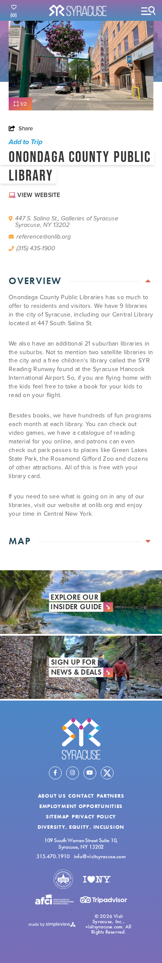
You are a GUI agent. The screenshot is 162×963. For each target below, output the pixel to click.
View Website (38, 195)
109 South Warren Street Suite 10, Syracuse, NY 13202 (81, 843)
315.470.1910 (53, 856)
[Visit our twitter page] (107, 773)
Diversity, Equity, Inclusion (81, 827)
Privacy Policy (94, 816)
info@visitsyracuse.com (100, 856)
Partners (110, 795)
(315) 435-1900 (35, 248)
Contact (81, 795)
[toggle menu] (148, 10)
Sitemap (57, 816)
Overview (35, 281)
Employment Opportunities (81, 806)
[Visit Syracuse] (81, 738)
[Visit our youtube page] (90, 773)
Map (20, 541)
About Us (52, 795)
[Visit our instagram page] (73, 773)
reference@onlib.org (43, 236)
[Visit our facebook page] (55, 773)
